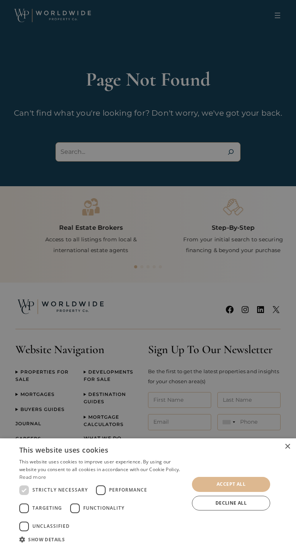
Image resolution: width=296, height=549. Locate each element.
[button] (101, 539)
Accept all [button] (231, 484)
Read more (32, 477)
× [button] (287, 447)
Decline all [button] (231, 503)
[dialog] (148, 493)
